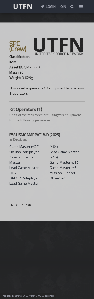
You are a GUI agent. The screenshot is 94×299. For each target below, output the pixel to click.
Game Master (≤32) (24, 146)
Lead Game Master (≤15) (64, 154)
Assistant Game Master (21, 159)
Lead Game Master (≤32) (24, 170)
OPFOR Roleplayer (24, 178)
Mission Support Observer (62, 175)
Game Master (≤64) (65, 167)
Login (50, 6)
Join (62, 6)
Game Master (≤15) (65, 162)
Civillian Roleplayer (24, 151)
